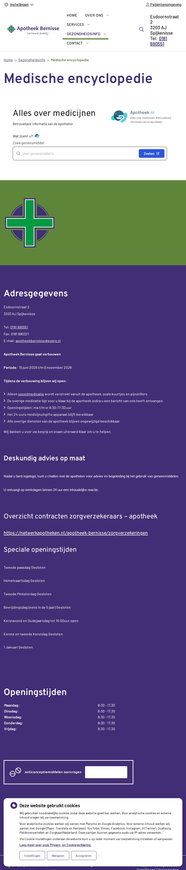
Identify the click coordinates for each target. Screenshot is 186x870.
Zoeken (149, 153)
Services (75, 25)
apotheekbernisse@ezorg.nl (38, 340)
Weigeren (58, 856)
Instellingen (32, 856)
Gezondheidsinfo (83, 34)
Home (72, 15)
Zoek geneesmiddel (28, 143)
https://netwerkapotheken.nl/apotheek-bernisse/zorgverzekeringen (76, 533)
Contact (75, 43)
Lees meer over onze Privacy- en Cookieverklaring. (55, 845)
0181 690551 (19, 327)
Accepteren (84, 856)
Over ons (94, 15)
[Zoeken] (142, 29)
